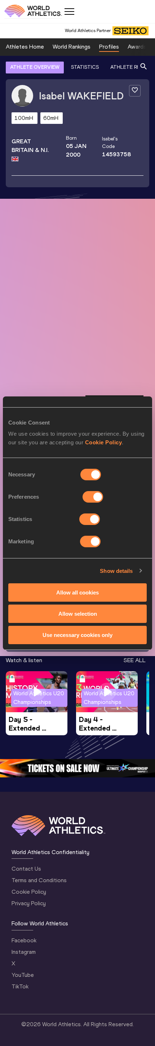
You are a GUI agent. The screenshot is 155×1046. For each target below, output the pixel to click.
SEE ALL (135, 660)
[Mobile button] (69, 11)
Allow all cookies (77, 592)
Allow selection (77, 614)
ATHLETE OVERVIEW (34, 67)
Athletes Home (25, 46)
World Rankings (71, 46)
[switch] (93, 497)
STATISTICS (85, 67)
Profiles (109, 46)
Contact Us (26, 868)
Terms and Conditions (39, 880)
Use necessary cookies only (77, 635)
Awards (137, 46)
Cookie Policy (103, 442)
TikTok (20, 986)
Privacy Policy (29, 903)
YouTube (23, 974)
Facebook (24, 940)
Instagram (24, 951)
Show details (116, 570)
